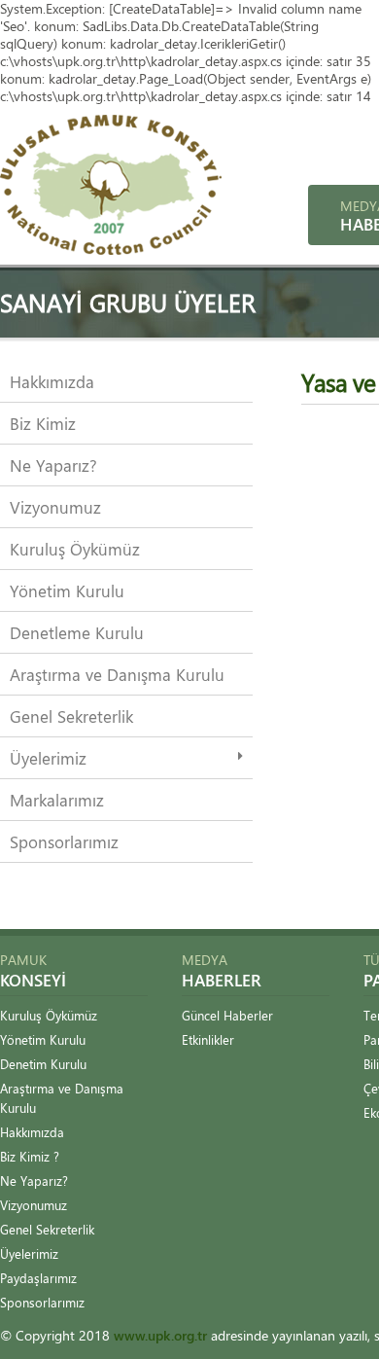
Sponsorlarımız (64, 841)
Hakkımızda (52, 381)
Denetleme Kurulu (77, 632)
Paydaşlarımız (38, 1278)
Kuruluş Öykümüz (75, 548)
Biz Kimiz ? (29, 1156)
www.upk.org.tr (160, 1335)
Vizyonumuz (55, 507)
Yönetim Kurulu (67, 590)
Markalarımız (57, 799)
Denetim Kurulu (43, 1063)
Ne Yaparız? (53, 465)
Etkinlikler (208, 1039)
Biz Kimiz (43, 423)
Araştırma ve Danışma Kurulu (117, 674)
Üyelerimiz (48, 758)
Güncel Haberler (227, 1015)
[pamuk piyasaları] (111, 249)
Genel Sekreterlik (71, 716)
